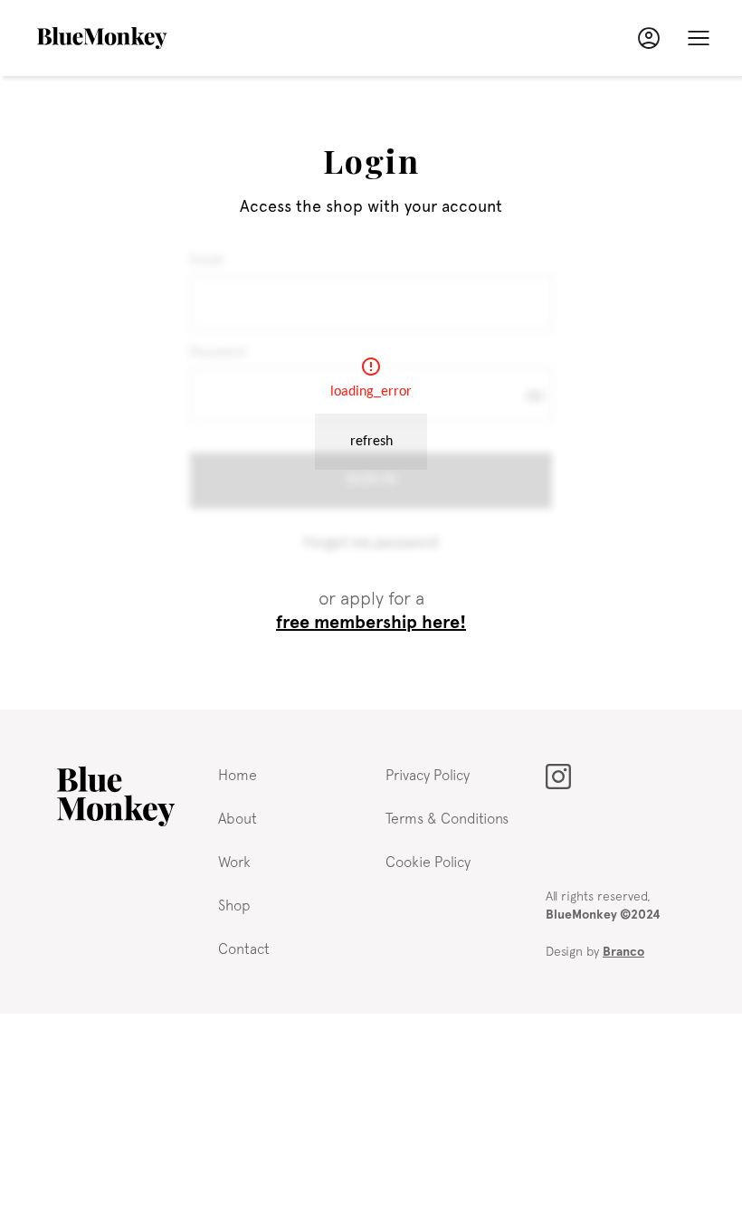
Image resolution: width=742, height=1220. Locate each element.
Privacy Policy (427, 775)
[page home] (115, 796)
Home (237, 775)
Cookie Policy (428, 861)
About (237, 818)
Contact (244, 948)
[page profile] (648, 38)
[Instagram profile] (558, 776)
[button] (698, 38)
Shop (234, 905)
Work (234, 861)
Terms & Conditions (447, 818)
